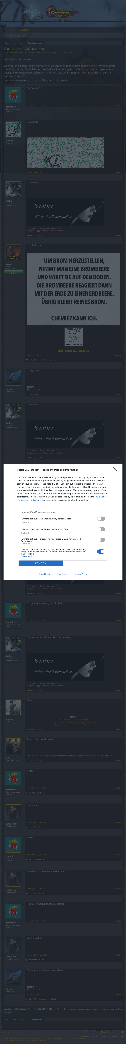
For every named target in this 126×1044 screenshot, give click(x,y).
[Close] (116, 470)
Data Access (63, 574)
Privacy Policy (80, 574)
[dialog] (63, 522)
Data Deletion (45, 574)
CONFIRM (41, 563)
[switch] (101, 519)
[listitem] (63, 511)
